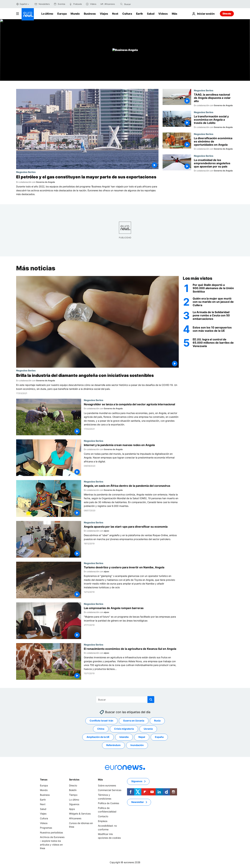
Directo (227, 13)
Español (23, 4)
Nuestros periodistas (51, 832)
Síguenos (74, 804)
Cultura (127, 13)
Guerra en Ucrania (133, 720)
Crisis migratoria (124, 728)
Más (100, 779)
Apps (72, 809)
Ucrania (148, 728)
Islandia (124, 737)
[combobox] (139, 4)
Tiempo (73, 794)
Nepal (141, 737)
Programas (46, 827)
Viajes (104, 13)
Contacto (103, 816)
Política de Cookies (108, 803)
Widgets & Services (80, 813)
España (159, 737)
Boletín (73, 790)
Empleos (102, 821)
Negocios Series (26, 172)
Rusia (157, 720)
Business (90, 13)
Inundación (137, 745)
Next (115, 13)
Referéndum (113, 745)
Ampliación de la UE (98, 737)
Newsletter (137, 802)
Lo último (47, 13)
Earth (139, 13)
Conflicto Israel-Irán (101, 720)
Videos (163, 13)
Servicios (74, 779)
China (100, 728)
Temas (43, 779)
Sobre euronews (107, 785)
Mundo (75, 13)
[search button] (121, 4)
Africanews (75, 818)
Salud (150, 13)
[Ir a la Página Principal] (28, 14)
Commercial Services (109, 790)
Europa (61, 13)
